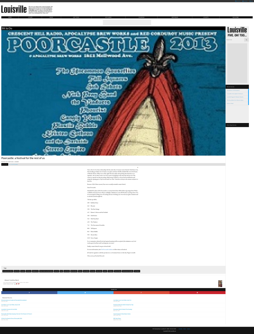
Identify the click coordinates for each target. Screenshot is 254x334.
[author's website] (17, 283)
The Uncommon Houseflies (127, 271)
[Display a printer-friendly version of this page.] (137, 167)
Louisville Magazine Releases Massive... (235, 97)
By (13, 164)
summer (105, 271)
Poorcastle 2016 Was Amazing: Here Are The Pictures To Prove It (16, 314)
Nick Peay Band (74, 271)
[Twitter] (19, 283)
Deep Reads (175, 17)
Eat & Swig (108, 17)
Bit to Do (76, 17)
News (10, 17)
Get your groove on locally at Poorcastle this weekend (13, 300)
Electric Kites (16, 271)
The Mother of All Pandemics (233, 90)
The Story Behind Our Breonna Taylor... (235, 100)
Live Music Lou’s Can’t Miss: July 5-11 (122, 300)
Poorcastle (92, 271)
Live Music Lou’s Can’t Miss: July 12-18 (10, 304)
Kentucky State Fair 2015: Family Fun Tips (123, 304)
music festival (66, 271)
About (184, 328)
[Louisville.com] (15, 283)
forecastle (23, 271)
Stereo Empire (99, 271)
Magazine (236, 17)
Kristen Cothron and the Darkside (46, 271)
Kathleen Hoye (35, 271)
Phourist (80, 271)
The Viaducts (137, 271)
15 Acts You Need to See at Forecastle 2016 (11, 318)
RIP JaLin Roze (117, 318)
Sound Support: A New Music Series (121, 314)
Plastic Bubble (86, 271)
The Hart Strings (117, 271)
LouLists (205, 17)
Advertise (180, 328)
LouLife (30, 17)
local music (56, 271)
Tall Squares (110, 271)
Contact (188, 328)
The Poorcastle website (106, 249)
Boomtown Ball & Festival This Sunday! (122, 309)
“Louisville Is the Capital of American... (235, 93)
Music (51, 17)
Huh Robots (28, 271)
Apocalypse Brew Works (8, 271)
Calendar (141, 17)
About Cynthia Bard (12, 280)
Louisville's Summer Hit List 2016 (9, 309)
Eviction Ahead (230, 103)
